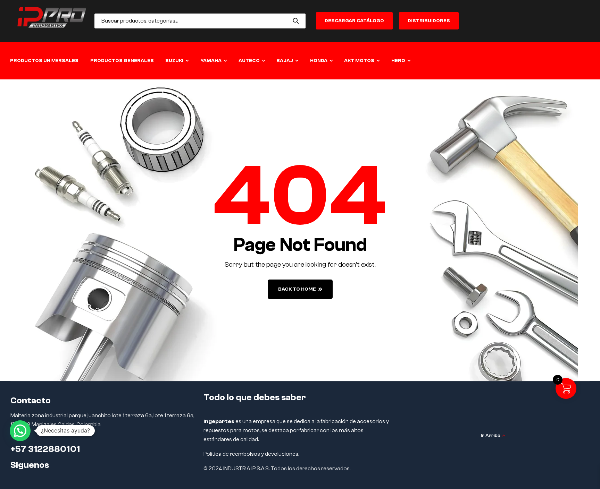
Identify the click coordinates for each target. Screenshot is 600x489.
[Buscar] (296, 21)
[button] (20, 430)
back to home (297, 289)
